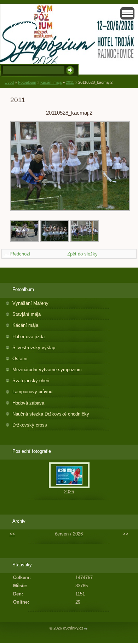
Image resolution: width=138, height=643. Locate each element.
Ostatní (20, 358)
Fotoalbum (27, 82)
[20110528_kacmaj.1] (54, 240)
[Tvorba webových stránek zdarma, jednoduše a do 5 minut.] (86, 628)
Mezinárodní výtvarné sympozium (47, 369)
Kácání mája (51, 82)
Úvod (9, 82)
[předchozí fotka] (22, 166)
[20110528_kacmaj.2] (84, 240)
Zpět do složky (82, 254)
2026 (69, 491)
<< (12, 534)
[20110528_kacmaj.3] (24, 240)
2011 (70, 82)
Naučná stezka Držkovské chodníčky (50, 414)
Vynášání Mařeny (30, 303)
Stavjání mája (26, 314)
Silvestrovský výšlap (33, 347)
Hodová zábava (28, 403)
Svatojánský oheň (30, 380)
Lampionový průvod (32, 391)
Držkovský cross (29, 425)
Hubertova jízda (28, 336)
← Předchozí (17, 254)
